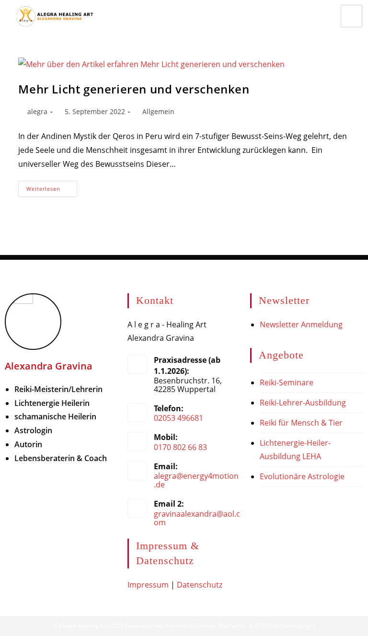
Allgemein (158, 111)
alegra (37, 111)
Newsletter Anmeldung (301, 324)
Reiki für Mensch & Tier (301, 422)
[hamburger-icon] (351, 16)
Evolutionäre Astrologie (302, 476)
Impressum (148, 584)
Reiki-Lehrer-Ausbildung (303, 402)
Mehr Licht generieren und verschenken (133, 89)
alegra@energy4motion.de (196, 480)
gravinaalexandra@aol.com (197, 518)
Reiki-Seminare (286, 382)
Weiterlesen (51, 186)
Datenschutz (199, 584)
